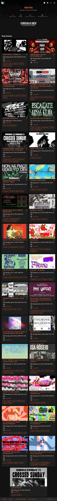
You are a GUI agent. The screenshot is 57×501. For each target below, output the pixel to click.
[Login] (54, 2)
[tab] (12, 16)
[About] (44, 2)
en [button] (51, 2)
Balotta (28, 7)
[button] (21, 499)
